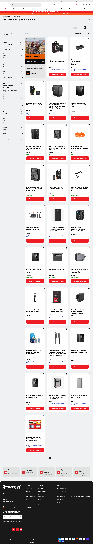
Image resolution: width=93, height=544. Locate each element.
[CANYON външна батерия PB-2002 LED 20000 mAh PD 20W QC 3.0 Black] (57, 215)
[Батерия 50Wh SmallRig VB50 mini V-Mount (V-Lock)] (35, 382)
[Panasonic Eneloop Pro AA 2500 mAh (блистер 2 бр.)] (57, 174)
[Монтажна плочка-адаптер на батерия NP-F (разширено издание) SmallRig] (80, 47)
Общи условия (34, 539)
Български (20, 507)
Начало (4, 16)
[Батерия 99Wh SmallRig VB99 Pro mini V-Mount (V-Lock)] (80, 90)
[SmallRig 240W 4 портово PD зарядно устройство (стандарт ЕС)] (80, 256)
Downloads (11, 1)
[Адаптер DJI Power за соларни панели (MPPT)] (35, 215)
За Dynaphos (5, 1)
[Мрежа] (85, 27)
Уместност (78, 33)
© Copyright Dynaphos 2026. (9, 539)
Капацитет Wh (7, 49)
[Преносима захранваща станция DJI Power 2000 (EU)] (57, 256)
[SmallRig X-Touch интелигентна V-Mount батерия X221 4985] (80, 215)
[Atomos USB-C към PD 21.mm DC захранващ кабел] (35, 297)
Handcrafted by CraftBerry (21, 539)
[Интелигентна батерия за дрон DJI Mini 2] (80, 382)
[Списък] (88, 27)
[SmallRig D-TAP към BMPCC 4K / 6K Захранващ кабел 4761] (80, 174)
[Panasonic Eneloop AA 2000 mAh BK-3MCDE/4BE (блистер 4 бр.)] (35, 338)
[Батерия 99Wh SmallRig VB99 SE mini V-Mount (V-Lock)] (35, 134)
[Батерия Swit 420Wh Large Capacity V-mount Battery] (57, 297)
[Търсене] (38, 5)
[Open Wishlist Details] (83, 5)
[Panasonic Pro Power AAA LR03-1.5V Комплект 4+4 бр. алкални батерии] (35, 424)
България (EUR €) (10, 507)
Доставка (17, 1)
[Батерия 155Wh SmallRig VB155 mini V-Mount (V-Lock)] (80, 338)
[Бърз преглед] (65, 41)
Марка (5, 105)
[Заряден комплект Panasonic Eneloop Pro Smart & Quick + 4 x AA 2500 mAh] (57, 47)
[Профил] (86, 4)
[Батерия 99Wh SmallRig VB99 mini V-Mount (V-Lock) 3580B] (35, 256)
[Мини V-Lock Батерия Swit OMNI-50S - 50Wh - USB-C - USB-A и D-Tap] (35, 174)
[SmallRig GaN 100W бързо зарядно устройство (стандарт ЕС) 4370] (80, 297)
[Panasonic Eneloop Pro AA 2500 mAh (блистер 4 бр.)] (35, 90)
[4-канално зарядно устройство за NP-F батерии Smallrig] (80, 134)
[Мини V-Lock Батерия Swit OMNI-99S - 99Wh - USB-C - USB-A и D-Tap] (57, 134)
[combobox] (25, 5)
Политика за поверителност (46, 539)
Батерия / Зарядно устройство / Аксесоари (12, 33)
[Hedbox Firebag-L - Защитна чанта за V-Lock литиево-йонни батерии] (57, 382)
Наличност (6, 133)
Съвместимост (7, 77)
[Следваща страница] (65, 457)
